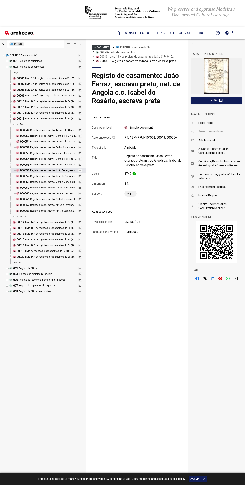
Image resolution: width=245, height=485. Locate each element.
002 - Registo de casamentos (117, 52)
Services (185, 33)
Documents (101, 47)
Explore (146, 33)
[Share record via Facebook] (197, 278)
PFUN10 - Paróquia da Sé (135, 47)
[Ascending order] (75, 44)
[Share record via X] (205, 278)
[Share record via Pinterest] (220, 278)
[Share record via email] (235, 278)
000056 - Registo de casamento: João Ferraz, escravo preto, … (139, 61)
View (214, 100)
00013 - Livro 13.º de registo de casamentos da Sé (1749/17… (137, 56)
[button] (204, 33)
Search (130, 33)
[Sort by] (68, 44)
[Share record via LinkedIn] (212, 278)
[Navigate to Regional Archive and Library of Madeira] (122, 13)
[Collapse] (81, 44)
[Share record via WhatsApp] (228, 278)
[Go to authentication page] (218, 33)
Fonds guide (166, 33)
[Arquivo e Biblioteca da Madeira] (19, 33)
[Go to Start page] (118, 33)
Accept (195, 478)
